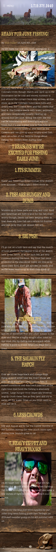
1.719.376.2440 (42, 6)
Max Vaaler (11, 43)
